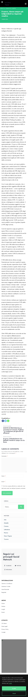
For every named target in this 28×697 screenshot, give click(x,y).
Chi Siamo (4, 623)
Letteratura (7, 529)
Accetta (14, 688)
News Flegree (8, 536)
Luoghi (3, 609)
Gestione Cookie (6, 586)
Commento (5, 456)
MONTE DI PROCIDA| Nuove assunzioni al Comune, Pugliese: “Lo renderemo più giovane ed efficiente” (13, 429)
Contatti (3, 632)
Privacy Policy (5, 629)
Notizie (3, 606)
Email (3, 481)
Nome (3, 476)
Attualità (6, 523)
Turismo (6, 539)
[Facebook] (3, 421)
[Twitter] (5, 421)
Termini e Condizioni (7, 583)
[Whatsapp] (8, 421)
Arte (5, 520)
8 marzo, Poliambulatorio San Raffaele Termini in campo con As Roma (14, 439)
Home (3, 603)
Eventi (3, 612)
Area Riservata (5, 589)
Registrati (4, 592)
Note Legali (4, 626)
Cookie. (10, 683)
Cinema (6, 526)
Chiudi (14, 693)
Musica (6, 533)
